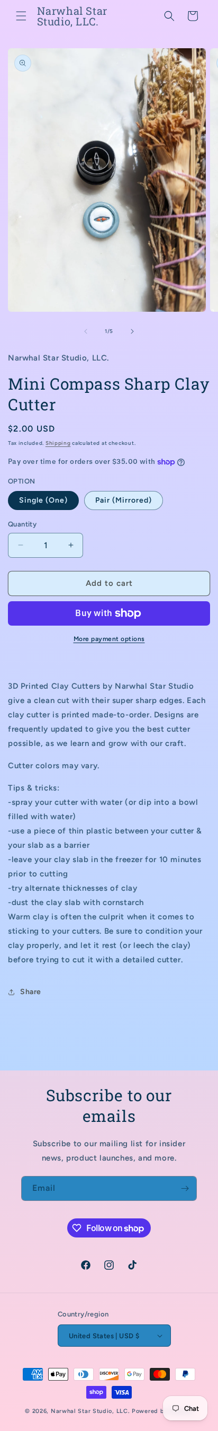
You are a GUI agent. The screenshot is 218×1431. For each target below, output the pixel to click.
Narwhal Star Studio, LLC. (91, 1411)
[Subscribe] (184, 1188)
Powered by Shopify (162, 1411)
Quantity (22, 524)
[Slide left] (85, 331)
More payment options (109, 639)
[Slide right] (132, 331)
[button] (21, 16)
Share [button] (30, 991)
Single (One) (43, 500)
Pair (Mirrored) (123, 500)
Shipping (58, 443)
